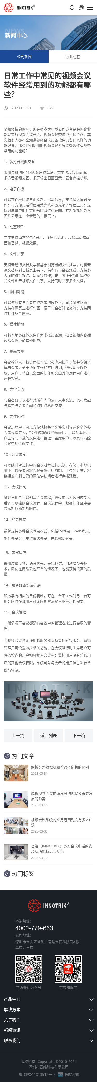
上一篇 (18, 735)
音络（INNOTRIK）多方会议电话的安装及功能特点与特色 (61, 849)
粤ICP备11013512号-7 (37, 1074)
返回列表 (48, 735)
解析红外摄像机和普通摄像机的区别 (60, 767)
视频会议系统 (54, 145)
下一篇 (79, 735)
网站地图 (72, 1074)
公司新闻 (24, 56)
